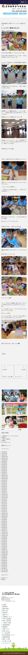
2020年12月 (4, 513)
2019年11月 (4, 533)
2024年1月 (4, 455)
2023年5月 (4, 467)
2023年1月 (4, 474)
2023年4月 (4, 469)
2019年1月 (4, 549)
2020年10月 (4, 516)
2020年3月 (4, 527)
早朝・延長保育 (7, 620)
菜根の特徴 (6, 608)
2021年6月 (4, 504)
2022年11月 (4, 477)
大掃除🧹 (3, 440)
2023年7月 (4, 464)
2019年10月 (4, 535)
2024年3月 (4, 452)
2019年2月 (4, 548)
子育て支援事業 (7, 618)
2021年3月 (4, 508)
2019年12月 (4, 532)
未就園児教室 (6, 625)
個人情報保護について (8, 635)
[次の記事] (20, 366)
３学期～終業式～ (6, 439)
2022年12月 (4, 475)
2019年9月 (4, 537)
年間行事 (5, 612)
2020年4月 (4, 526)
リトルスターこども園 (8, 643)
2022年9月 (4, 480)
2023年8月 (4, 463)
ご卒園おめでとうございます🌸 (9, 436)
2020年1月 (4, 530)
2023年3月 (4, 470)
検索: (2, 429)
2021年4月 (4, 507)
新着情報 (5, 627)
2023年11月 (4, 458)
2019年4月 (4, 544)
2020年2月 (4, 529)
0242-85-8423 (7, 598)
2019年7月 (4, 540)
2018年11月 (4, 552)
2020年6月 (4, 522)
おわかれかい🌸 (5, 442)
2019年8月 (4, 538)
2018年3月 (4, 565)
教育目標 (5, 606)
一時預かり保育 (7, 622)
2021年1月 (4, 511)
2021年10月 (4, 497)
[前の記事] (7, 366)
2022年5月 (4, 486)
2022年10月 (4, 478)
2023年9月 (4, 461)
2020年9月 (4, 518)
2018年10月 (4, 554)
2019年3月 (4, 546)
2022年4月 (4, 488)
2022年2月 (4, 491)
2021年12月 (4, 494)
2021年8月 (4, 500)
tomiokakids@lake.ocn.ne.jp (10, 601)
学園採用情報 (6, 637)
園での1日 (5, 610)
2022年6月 (4, 485)
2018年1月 (4, 568)
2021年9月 (4, 499)
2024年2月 (4, 453)
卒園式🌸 (3, 437)
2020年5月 (4, 524)
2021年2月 (4, 510)
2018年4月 (4, 563)
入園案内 (22, 13)
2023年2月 (4, 472)
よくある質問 (6, 633)
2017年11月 (4, 571)
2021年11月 (4, 496)
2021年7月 (4, 502)
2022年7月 (4, 483)
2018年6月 (4, 560)
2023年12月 (4, 456)
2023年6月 (4, 466)
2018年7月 (4, 559)
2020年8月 (4, 519)
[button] (23, 2)
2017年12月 (4, 570)
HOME (4, 604)
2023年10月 (4, 459)
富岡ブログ (4, 578)
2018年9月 (4, 555)
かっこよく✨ (19, 376)
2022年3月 (4, 489)
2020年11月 (4, 515)
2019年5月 (4, 543)
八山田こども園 (7, 641)
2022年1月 (4, 492)
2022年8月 (4, 481)
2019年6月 (4, 541)
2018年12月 (4, 551)
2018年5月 (4, 562)
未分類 (3, 579)
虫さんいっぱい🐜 (7, 376)
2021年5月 (4, 505)
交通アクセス (6, 629)
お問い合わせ (10, 13)
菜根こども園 (6, 639)
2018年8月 (4, 557)
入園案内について (7, 616)
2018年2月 (4, 567)
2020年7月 (4, 521)
